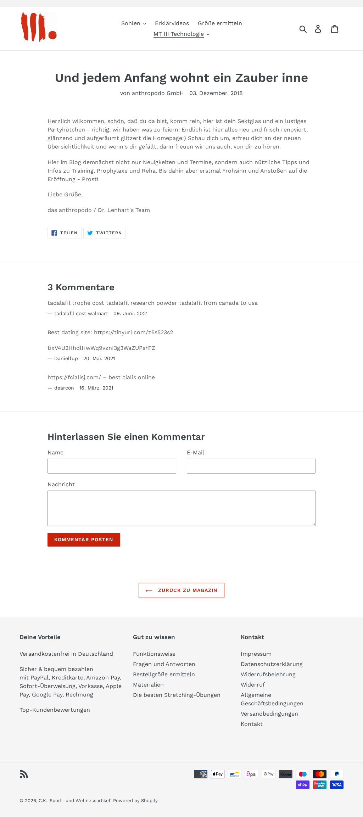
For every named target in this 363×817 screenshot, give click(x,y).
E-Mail (195, 452)
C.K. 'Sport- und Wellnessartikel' (75, 800)
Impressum (256, 653)
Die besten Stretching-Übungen (176, 695)
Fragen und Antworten (164, 664)
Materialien (148, 684)
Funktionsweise (154, 653)
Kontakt (252, 724)
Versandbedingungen (269, 713)
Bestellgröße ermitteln (164, 674)
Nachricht (61, 484)
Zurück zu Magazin (186, 590)
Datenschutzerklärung (272, 664)
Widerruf (253, 684)
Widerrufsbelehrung (268, 674)
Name (55, 452)
